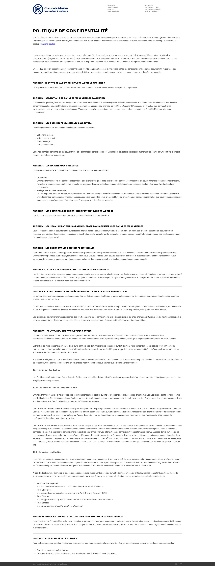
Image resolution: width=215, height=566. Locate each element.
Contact (111, 9)
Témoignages (113, 7)
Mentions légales (47, 44)
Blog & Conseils (114, 11)
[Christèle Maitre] (51, 9)
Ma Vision (111, 5)
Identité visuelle (152, 11)
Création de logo (152, 7)
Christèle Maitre (40, 564)
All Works (149, 5)
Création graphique (153, 9)
